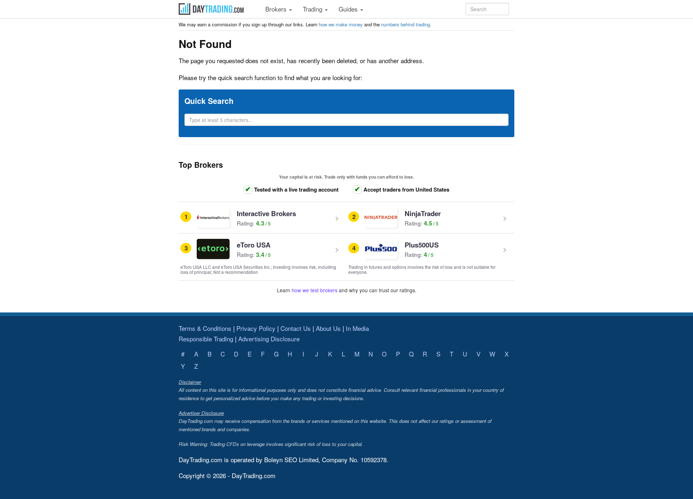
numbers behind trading (405, 24)
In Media (357, 328)
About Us (328, 328)
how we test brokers (314, 290)
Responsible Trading (206, 338)
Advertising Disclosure (269, 338)
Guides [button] (349, 8)
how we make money (341, 24)
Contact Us (295, 328)
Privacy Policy (255, 328)
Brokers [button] (276, 8)
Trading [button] (313, 8)
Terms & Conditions (205, 328)
